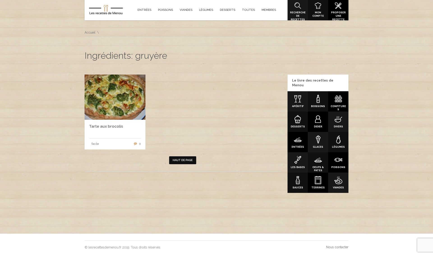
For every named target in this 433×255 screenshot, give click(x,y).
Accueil (90, 32)
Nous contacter (337, 247)
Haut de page (183, 160)
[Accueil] (106, 10)
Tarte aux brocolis (106, 126)
